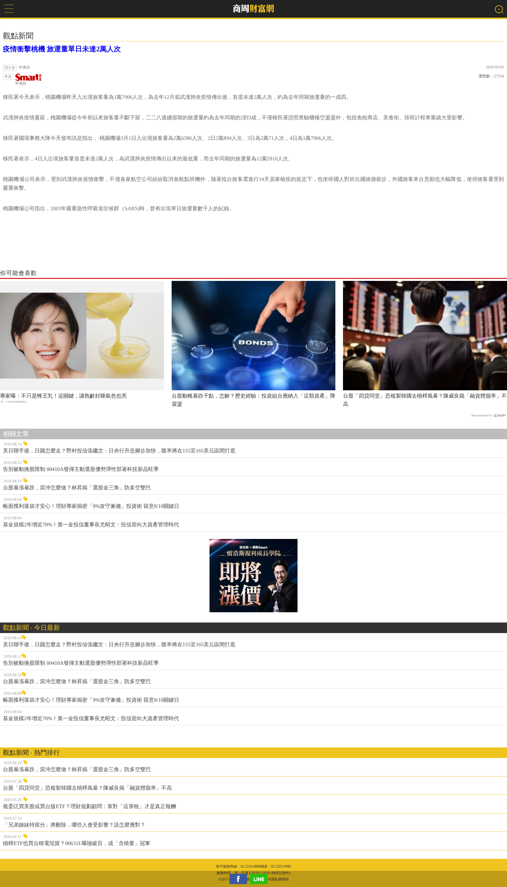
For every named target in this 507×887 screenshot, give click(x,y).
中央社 (21, 83)
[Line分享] (260, 879)
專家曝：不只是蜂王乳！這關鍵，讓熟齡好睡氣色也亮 (63, 396)
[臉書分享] (239, 879)
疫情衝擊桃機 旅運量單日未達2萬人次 (62, 49)
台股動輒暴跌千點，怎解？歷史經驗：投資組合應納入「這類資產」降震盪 (253, 400)
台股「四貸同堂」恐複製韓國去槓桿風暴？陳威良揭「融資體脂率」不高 (425, 400)
